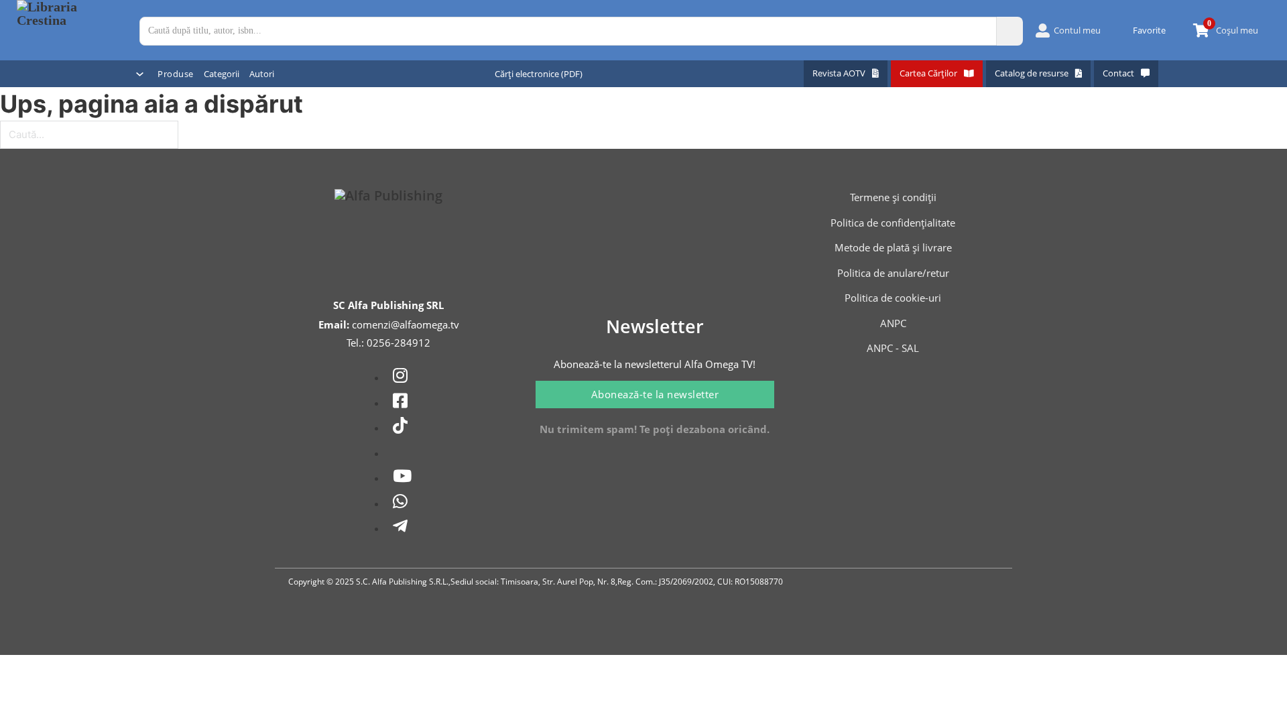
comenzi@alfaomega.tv (405, 324)
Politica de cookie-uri (893, 297)
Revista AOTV (838, 73)
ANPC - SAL (893, 348)
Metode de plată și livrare (893, 247)
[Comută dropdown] (140, 74)
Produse (176, 74)
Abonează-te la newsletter (655, 394)
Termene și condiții (893, 197)
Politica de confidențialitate (893, 222)
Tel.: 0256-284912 (388, 342)
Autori (261, 74)
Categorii (221, 74)
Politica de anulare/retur (893, 273)
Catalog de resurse (1031, 73)
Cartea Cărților (928, 73)
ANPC (893, 323)
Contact (1118, 73)
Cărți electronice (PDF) (539, 74)
